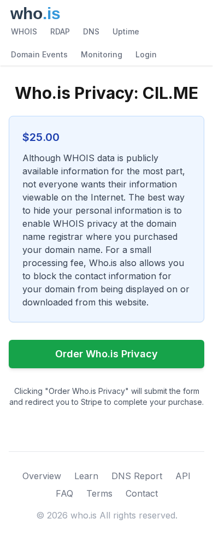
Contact (142, 493)
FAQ (64, 493)
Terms (99, 493)
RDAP (60, 31)
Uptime (126, 31)
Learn (86, 475)
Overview (41, 475)
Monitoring (101, 54)
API (183, 475)
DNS (91, 31)
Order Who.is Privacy (106, 354)
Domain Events (39, 54)
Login (146, 54)
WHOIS (24, 31)
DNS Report (136, 475)
